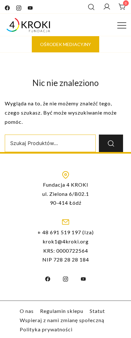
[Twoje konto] (107, 6)
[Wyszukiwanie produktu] (91, 7)
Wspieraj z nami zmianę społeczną (62, 320)
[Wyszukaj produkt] (111, 143)
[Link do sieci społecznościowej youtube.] (30, 6)
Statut (97, 311)
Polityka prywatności (46, 329)
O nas (27, 311)
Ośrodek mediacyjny (65, 44)
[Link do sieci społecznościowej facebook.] (7, 6)
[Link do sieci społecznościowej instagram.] (18, 6)
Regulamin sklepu (61, 311)
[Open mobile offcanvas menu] (121, 25)
